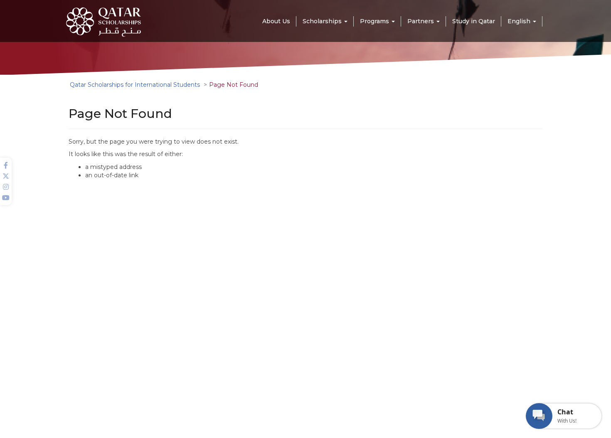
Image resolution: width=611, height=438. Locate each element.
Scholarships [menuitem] (323, 21)
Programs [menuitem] (375, 21)
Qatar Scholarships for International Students (135, 84)
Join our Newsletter (423, 332)
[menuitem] (521, 21)
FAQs (300, 343)
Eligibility (216, 354)
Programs (217, 343)
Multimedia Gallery (229, 332)
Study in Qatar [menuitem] (473, 21)
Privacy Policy (340, 424)
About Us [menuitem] (276, 21)
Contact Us (307, 354)
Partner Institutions (317, 332)
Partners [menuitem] (421, 21)
